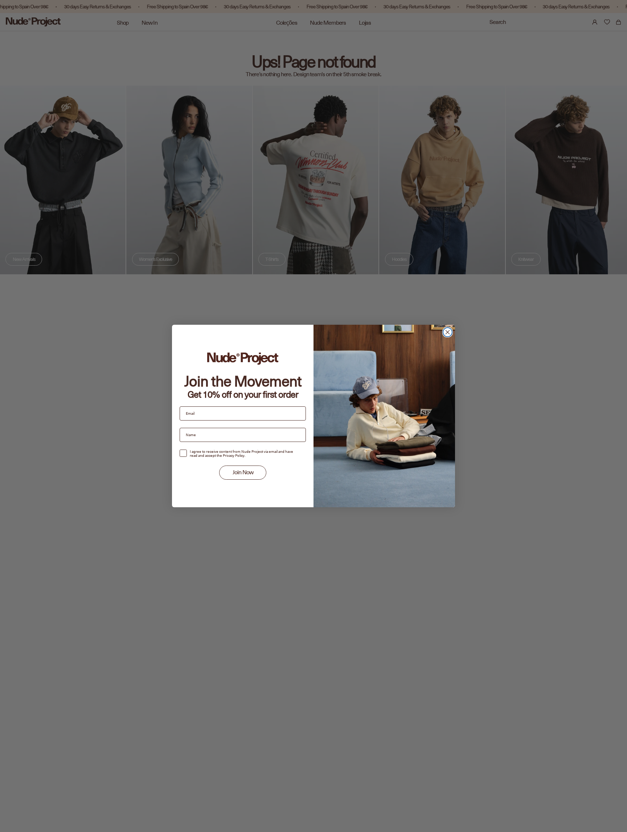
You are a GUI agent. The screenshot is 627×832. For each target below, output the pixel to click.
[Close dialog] (447, 332)
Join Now (243, 472)
